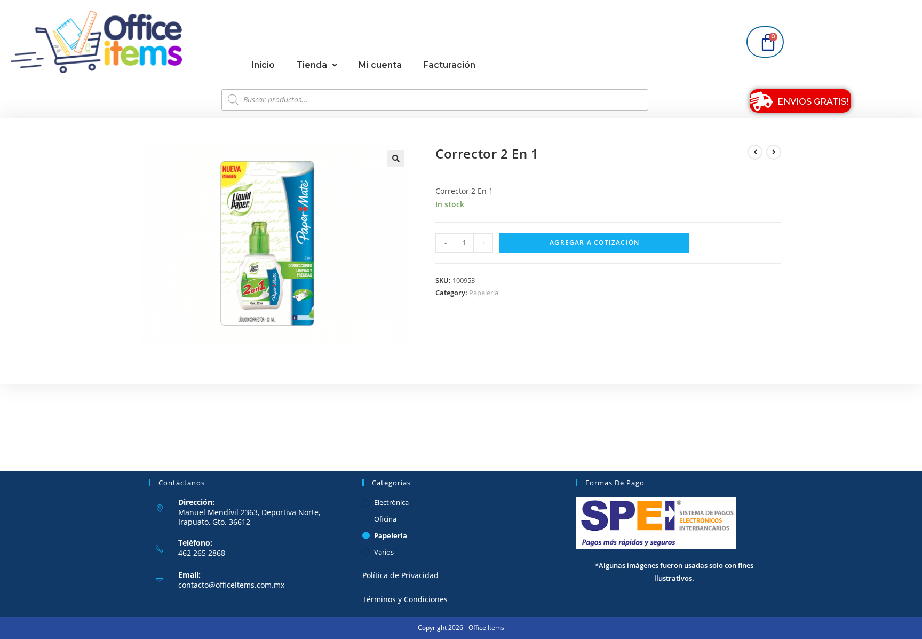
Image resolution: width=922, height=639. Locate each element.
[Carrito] (765, 42)
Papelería (483, 292)
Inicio (263, 65)
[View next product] (773, 152)
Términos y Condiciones (405, 599)
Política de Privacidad (400, 575)
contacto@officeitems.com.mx (231, 585)
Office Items (486, 627)
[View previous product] (755, 152)
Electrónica (391, 502)
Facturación (449, 65)
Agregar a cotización (594, 242)
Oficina (385, 519)
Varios (384, 552)
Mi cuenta (380, 65)
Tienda (311, 65)
